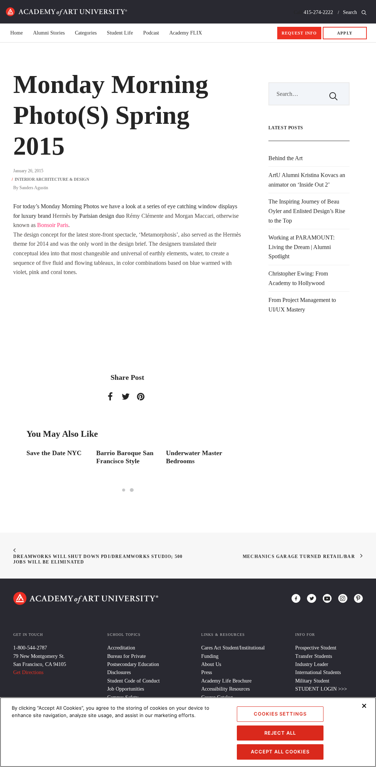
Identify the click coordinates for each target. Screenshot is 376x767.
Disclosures (119, 672)
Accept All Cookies (280, 752)
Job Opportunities (125, 689)
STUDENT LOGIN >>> (321, 689)
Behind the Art (285, 158)
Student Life (120, 33)
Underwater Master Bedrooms (194, 457)
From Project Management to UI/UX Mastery (302, 305)
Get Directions (28, 672)
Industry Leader (311, 664)
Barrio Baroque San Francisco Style (124, 457)
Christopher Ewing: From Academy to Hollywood (298, 278)
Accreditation (121, 648)
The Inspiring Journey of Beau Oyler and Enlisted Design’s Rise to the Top (306, 210)
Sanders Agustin (33, 187)
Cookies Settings (280, 714)
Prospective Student (315, 648)
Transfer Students (313, 656)
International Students (318, 672)
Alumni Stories (49, 33)
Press (206, 672)
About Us (211, 664)
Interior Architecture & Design (52, 179)
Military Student (312, 681)
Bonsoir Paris (52, 225)
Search (350, 12)
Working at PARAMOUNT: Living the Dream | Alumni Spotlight (301, 246)
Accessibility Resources (225, 689)
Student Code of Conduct (133, 681)
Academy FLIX (185, 33)
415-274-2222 (318, 12)
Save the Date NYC (54, 453)
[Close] (364, 706)
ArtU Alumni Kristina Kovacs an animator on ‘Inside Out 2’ (306, 180)
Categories (86, 33)
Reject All (280, 733)
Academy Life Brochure (226, 681)
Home (66, 11)
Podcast (151, 33)
